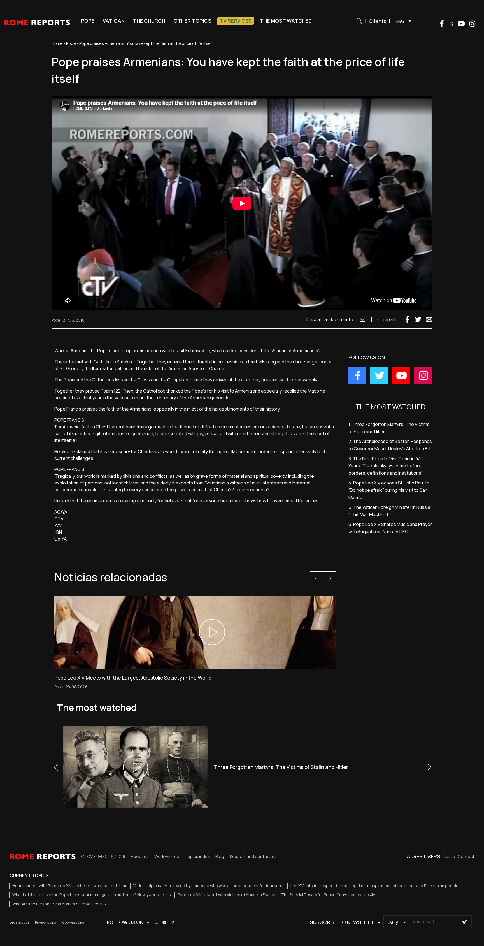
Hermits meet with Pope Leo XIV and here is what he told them (69, 885)
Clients (377, 21)
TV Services (236, 20)
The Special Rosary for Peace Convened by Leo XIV (328, 894)
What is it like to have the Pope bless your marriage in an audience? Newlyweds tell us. (92, 894)
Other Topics (192, 20)
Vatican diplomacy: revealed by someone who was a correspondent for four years (209, 885)
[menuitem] (402, 21)
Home (57, 43)
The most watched (286, 20)
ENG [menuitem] (400, 21)
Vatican (114, 20)
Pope (87, 20)
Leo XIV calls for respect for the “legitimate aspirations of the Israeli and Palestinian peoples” (376, 885)
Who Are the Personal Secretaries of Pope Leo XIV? (59, 903)
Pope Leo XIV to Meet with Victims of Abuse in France (226, 894)
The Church (149, 20)
